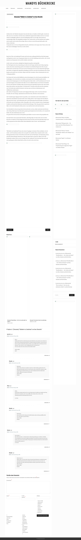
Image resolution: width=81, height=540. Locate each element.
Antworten (46, 355)
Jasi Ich (8, 334)
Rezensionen (19, 8)
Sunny (8, 430)
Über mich (13, 8)
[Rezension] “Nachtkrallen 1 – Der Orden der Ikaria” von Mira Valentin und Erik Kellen (64, 255)
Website (38, 495)
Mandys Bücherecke (40, 3)
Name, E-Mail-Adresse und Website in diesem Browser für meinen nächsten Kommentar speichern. (40, 506)
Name (8, 495)
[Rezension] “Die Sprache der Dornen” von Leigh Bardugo (38, 320)
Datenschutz (36, 8)
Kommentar (9, 480)
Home (7, 8)
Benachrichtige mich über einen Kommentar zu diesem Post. (9, 520)
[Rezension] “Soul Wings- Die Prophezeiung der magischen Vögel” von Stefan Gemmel (64, 145)
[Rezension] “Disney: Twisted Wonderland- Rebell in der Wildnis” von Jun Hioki (65, 132)
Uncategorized (10, 14)
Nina (8, 385)
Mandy (10, 361)
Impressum (43, 8)
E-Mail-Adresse (23, 496)
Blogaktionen (28, 8)
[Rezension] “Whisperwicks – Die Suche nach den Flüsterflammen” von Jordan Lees (64, 125)
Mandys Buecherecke (33, 18)
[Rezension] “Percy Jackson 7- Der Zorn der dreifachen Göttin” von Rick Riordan (64, 285)
